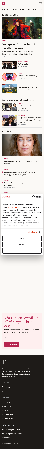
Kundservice (7, 437)
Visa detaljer (32, 232)
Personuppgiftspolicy (11, 429)
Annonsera (6, 406)
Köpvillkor (6, 410)
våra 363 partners (15, 207)
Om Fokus (6, 402)
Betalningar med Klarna (12, 433)
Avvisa (22, 251)
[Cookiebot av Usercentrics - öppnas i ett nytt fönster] (32, 196)
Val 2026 (32, 9)
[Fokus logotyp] (3, 362)
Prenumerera (7, 414)
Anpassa (21, 244)
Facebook (6, 387)
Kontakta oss (7, 418)
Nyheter (5, 9)
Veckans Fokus (19, 9)
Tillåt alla (22, 238)
